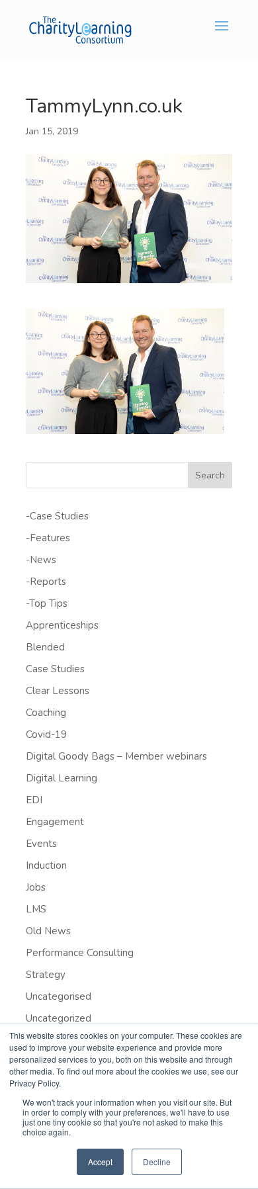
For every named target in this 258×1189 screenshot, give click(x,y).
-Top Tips (46, 603)
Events (41, 843)
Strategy (45, 974)
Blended (45, 647)
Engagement (55, 821)
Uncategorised (58, 996)
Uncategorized (58, 1018)
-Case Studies (57, 516)
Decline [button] (157, 1161)
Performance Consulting (80, 952)
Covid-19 (46, 734)
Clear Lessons (57, 690)
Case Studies (55, 669)
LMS (36, 909)
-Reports (46, 581)
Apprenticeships (62, 625)
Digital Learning (61, 778)
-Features (48, 538)
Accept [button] (100, 1161)
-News (41, 559)
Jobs (36, 887)
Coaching (46, 712)
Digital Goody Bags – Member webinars (116, 756)
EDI (34, 800)
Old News (48, 931)
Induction (46, 865)
